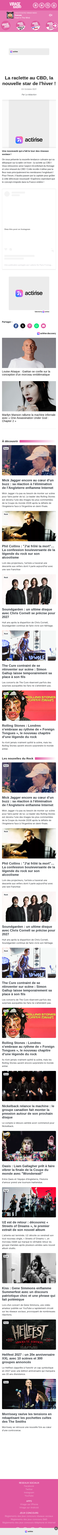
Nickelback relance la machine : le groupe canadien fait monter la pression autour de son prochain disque (28, 1111)
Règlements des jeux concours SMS (29, 1519)
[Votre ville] (35, 5)
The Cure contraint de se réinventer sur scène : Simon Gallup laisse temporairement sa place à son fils (27, 671)
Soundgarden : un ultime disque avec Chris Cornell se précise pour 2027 (28, 613)
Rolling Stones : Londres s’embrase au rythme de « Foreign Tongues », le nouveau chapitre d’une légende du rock (28, 731)
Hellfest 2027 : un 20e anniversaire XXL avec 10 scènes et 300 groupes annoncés (28, 1358)
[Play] (3, 24)
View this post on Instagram (17, 229)
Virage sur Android (29, 1507)
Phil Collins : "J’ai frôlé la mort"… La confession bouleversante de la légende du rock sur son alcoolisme (28, 551)
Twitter (29, 1489)
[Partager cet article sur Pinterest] (29, 327)
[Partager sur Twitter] (22, 327)
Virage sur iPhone (29, 1504)
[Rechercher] (47, 5)
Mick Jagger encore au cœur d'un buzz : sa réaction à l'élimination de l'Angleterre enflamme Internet (28, 484)
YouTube (29, 1495)
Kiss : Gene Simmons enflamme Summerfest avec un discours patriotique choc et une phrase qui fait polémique (28, 1293)
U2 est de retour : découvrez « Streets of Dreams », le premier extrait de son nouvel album (25, 1226)
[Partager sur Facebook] (15, 327)
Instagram (29, 1492)
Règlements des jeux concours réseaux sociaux (29, 1516)
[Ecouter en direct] (42, 5)
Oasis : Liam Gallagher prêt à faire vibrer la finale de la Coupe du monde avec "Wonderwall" (28, 1169)
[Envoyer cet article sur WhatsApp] (36, 327)
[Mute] (51, 15)
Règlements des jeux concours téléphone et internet (29, 1522)
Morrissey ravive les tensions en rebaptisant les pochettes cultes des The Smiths (27, 1417)
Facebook (29, 1486)
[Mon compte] (54, 5)
